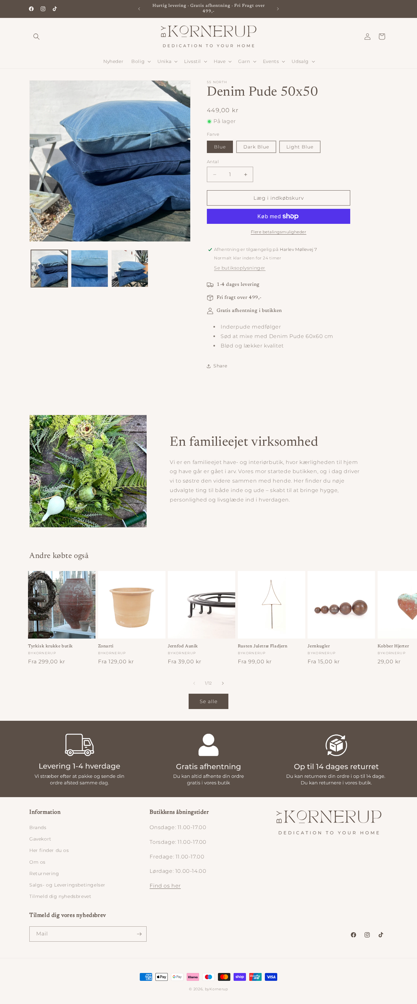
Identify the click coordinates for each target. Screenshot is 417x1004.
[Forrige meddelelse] (139, 9)
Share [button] (220, 366)
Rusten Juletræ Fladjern (263, 646)
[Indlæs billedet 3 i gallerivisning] (129, 268)
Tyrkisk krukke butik (50, 646)
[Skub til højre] (223, 683)
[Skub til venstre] (194, 683)
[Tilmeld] (139, 934)
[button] (36, 36)
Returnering (44, 873)
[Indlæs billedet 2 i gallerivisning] (89, 268)
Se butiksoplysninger (240, 268)
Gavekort (40, 839)
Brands (38, 827)
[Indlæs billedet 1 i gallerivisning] (49, 268)
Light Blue (299, 147)
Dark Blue (256, 147)
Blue (220, 147)
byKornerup (216, 989)
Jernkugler (319, 646)
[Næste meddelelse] (278, 9)
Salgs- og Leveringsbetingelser (67, 885)
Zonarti (106, 646)
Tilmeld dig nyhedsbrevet (60, 896)
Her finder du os (49, 850)
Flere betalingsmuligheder (279, 231)
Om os (37, 862)
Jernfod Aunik (183, 646)
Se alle (209, 701)
